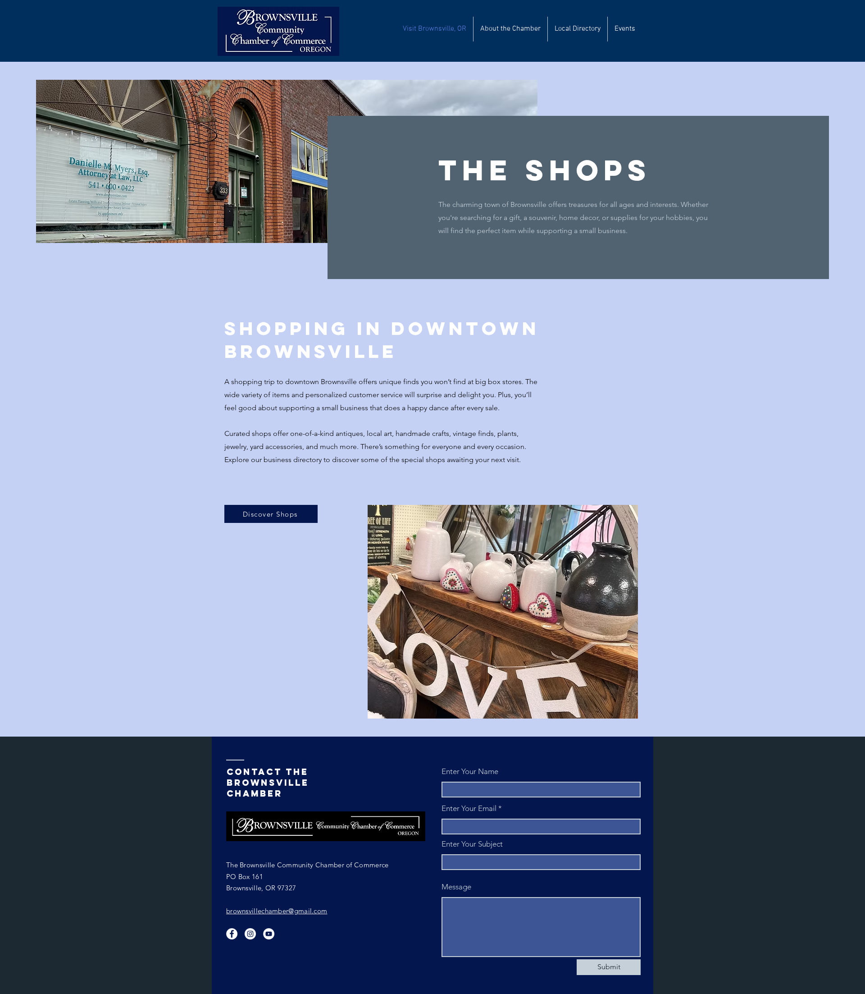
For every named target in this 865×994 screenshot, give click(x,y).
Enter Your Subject (472, 844)
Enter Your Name (470, 771)
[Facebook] (231, 933)
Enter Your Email (469, 808)
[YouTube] (268, 933)
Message (456, 887)
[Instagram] (250, 933)
